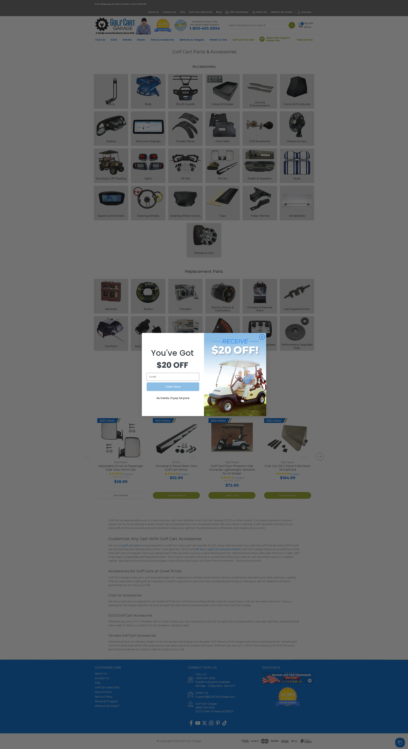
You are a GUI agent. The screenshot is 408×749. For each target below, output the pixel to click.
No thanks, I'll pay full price (173, 398)
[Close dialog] (262, 337)
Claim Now (173, 387)
